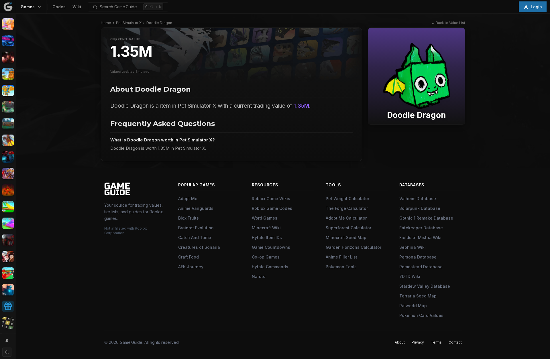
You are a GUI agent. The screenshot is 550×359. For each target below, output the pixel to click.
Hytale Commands (270, 266)
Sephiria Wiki (412, 247)
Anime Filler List (341, 257)
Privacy (418, 342)
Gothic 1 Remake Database (426, 218)
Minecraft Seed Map (346, 237)
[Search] (6, 352)
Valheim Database (417, 198)
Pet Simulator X (129, 23)
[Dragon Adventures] (8, 124)
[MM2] (8, 240)
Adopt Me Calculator (346, 218)
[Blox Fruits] (8, 57)
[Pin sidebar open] (6, 340)
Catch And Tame (194, 237)
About (400, 342)
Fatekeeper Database (421, 227)
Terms (436, 342)
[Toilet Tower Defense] (8, 290)
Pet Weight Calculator (347, 198)
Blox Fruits (188, 218)
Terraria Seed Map (418, 295)
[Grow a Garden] (8, 207)
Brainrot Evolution (196, 227)
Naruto (259, 276)
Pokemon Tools (341, 266)
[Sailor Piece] (8, 256)
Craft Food (188, 257)
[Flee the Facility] (8, 157)
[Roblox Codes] (8, 306)
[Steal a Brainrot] (8, 273)
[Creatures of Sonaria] (8, 107)
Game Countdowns (271, 247)
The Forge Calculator (347, 208)
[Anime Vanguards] (8, 41)
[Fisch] (8, 140)
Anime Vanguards (195, 208)
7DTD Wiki (409, 276)
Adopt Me (187, 198)
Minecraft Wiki (266, 227)
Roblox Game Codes (272, 208)
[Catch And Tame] (8, 90)
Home (106, 23)
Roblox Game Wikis (271, 198)
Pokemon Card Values (421, 315)
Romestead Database (421, 266)
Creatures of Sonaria (199, 247)
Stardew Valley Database (424, 286)
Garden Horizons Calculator (353, 247)
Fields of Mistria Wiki (420, 237)
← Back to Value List (448, 23)
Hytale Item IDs (267, 237)
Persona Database (418, 257)
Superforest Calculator (348, 227)
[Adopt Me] (8, 24)
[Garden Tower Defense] (8, 190)
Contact (455, 342)
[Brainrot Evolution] (8, 74)
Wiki (76, 6)
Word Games (264, 218)
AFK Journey (190, 266)
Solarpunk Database (419, 208)
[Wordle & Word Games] (8, 323)
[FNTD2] (8, 173)
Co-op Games (266, 257)
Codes (59, 6)
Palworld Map (413, 305)
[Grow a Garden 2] (8, 223)
